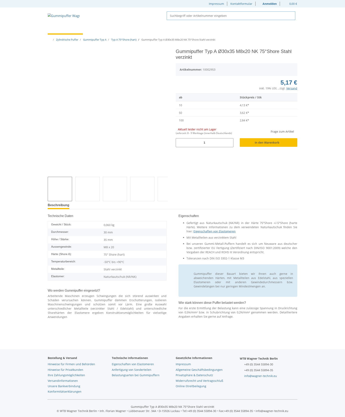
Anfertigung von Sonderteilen (131, 370)
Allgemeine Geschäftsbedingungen (199, 370)
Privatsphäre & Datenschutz (194, 375)
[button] (268, 3)
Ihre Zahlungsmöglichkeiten (66, 375)
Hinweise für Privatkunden (65, 370)
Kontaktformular (241, 4)
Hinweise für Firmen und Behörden (71, 364)
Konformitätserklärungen (64, 391)
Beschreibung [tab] (58, 205)
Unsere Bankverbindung (64, 386)
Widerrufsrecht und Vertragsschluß (199, 381)
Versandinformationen (63, 381)
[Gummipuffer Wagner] (64, 16)
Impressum (216, 4)
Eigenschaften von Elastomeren (214, 231)
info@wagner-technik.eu (260, 376)
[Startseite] (50, 39)
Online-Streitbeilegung (191, 386)
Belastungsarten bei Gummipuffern (136, 375)
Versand (291, 88)
